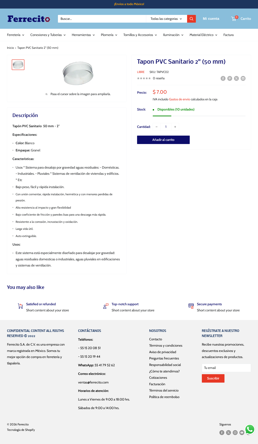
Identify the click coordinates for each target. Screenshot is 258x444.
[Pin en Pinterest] (229, 78)
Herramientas (81, 35)
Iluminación (171, 35)
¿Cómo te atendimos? (164, 371)
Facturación (157, 384)
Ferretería (13, 35)
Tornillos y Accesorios (138, 35)
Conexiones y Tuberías (46, 35)
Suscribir (213, 378)
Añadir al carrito (163, 140)
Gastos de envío (179, 99)
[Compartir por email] (243, 78)
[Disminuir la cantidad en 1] (156, 127)
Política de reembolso (164, 397)
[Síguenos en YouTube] (241, 432)
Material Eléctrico (201, 35)
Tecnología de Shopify (21, 430)
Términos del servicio (163, 390)
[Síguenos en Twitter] (228, 432)
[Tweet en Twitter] (236, 78)
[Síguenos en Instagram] (235, 432)
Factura (228, 35)
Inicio (10, 47)
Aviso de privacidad (162, 352)
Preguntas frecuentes (164, 358)
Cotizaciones (158, 378)
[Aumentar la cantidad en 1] (175, 127)
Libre (140, 72)
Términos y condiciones (165, 345)
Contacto (155, 339)
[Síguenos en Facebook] (221, 432)
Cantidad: (144, 127)
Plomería (107, 35)
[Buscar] (191, 18)
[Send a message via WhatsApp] (249, 429)
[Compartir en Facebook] (223, 78)
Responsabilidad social (165, 365)
